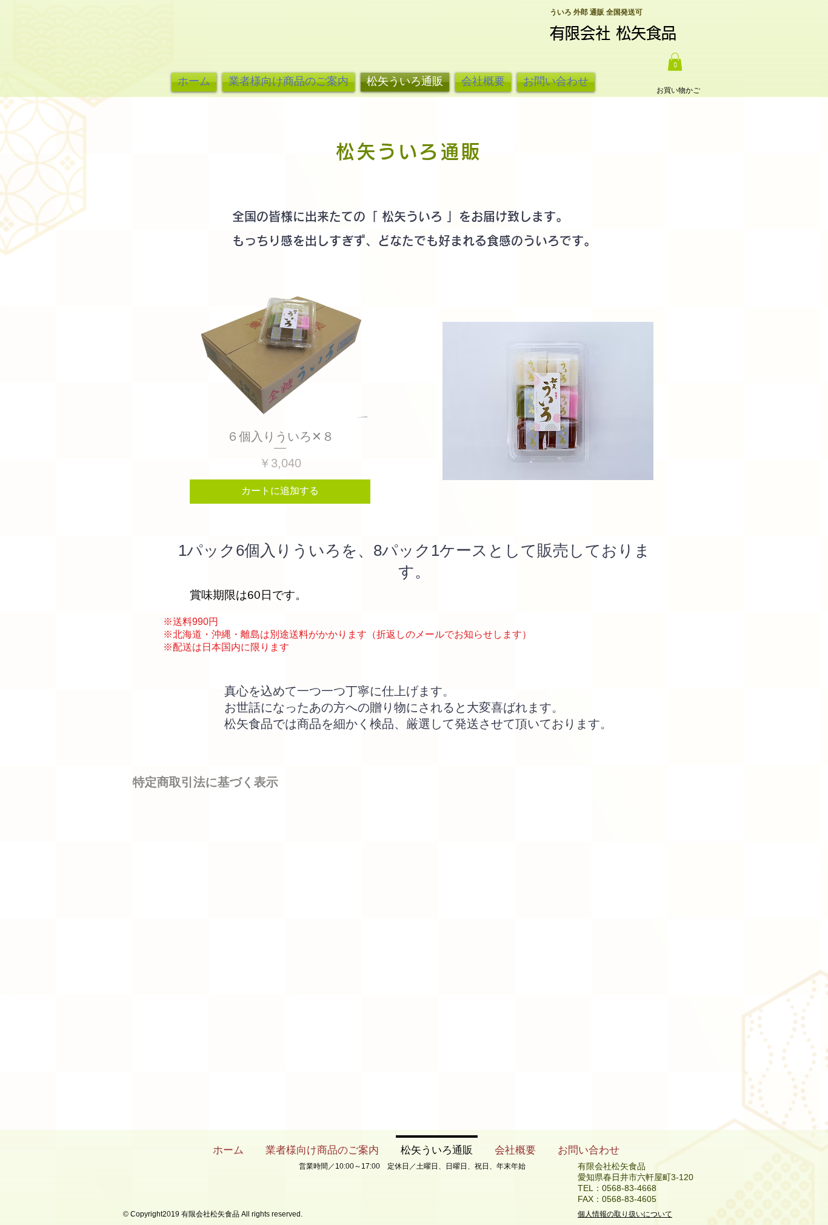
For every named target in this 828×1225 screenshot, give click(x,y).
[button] (675, 62)
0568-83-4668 (629, 1188)
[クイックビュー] (280, 351)
